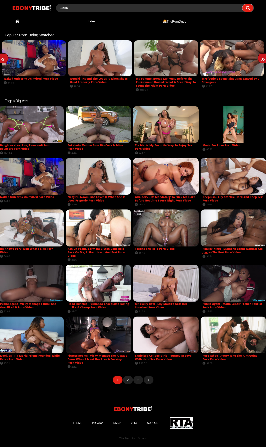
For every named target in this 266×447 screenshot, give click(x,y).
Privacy (98, 422)
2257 (134, 422)
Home (17, 21)
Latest (92, 21)
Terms (77, 422)
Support (153, 422)
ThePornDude (176, 21)
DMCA (117, 422)
